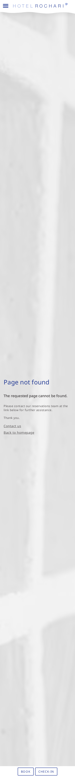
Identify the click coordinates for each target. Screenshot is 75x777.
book (25, 772)
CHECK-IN (46, 772)
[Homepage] (42, 6)
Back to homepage (19, 432)
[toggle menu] (5, 6)
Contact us (12, 426)
